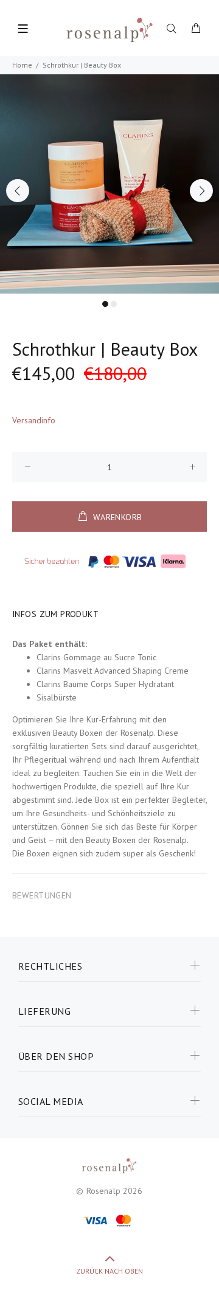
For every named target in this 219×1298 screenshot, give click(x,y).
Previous (17, 190)
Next (201, 190)
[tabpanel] (109, 184)
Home (22, 64)
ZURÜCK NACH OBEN (109, 1270)
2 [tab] (114, 304)
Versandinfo (33, 420)
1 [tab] (105, 304)
